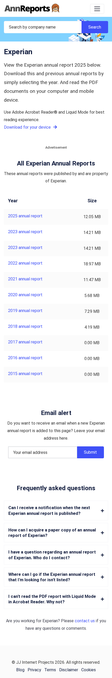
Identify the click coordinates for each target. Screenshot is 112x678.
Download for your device (28, 127)
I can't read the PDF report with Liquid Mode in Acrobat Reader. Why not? (52, 599)
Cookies (88, 669)
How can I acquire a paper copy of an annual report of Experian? (52, 533)
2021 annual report (25, 278)
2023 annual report (25, 231)
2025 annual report (25, 215)
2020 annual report (25, 294)
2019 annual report (25, 310)
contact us (85, 620)
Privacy (34, 669)
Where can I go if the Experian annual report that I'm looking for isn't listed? (51, 577)
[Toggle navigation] (97, 9)
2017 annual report (25, 342)
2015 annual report (25, 373)
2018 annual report (25, 326)
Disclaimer (68, 669)
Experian (50, 620)
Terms (50, 669)
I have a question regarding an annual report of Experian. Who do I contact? (52, 555)
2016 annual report (25, 357)
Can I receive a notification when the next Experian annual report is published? (49, 510)
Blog (20, 669)
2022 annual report (25, 263)
